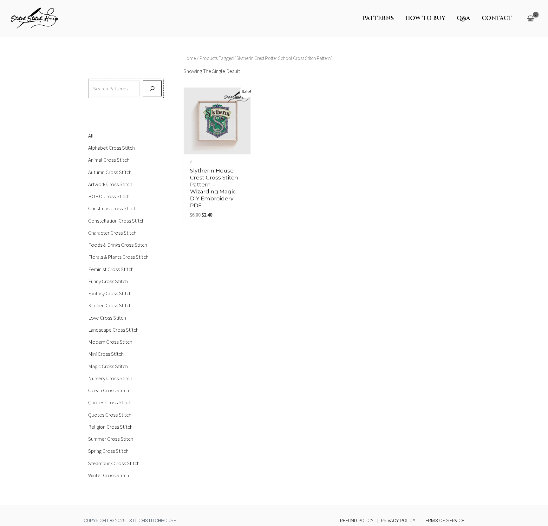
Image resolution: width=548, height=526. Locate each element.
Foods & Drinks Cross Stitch (117, 244)
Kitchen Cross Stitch (110, 305)
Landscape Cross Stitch (113, 329)
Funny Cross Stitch (108, 281)
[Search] (152, 88)
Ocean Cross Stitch (108, 390)
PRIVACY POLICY (398, 520)
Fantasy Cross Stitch (110, 293)
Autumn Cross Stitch (110, 172)
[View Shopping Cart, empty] (530, 18)
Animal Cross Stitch (108, 159)
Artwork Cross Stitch (110, 184)
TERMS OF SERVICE (443, 520)
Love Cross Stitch (107, 317)
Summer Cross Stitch (110, 438)
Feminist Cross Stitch (111, 269)
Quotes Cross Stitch (109, 402)
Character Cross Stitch (112, 232)
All (91, 135)
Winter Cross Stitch (108, 475)
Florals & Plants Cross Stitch (118, 256)
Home (190, 58)
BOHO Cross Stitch (108, 196)
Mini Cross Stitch (106, 353)
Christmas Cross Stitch (112, 208)
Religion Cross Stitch (110, 426)
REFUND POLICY (357, 520)
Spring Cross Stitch (108, 450)
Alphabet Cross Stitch (111, 147)
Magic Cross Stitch (108, 366)
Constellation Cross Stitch (116, 220)
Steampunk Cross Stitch (114, 463)
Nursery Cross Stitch (110, 378)
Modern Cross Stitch (110, 341)
